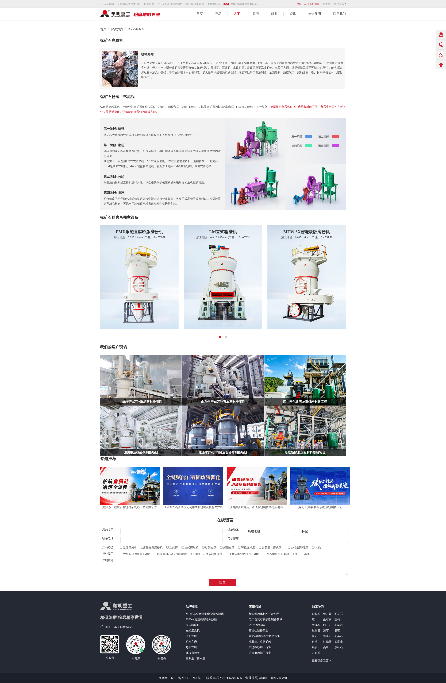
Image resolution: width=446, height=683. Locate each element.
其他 (317, 547)
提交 (222, 582)
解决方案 (117, 29)
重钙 (337, 619)
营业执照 (251, 678)
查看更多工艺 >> (322, 660)
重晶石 (316, 630)
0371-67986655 (123, 627)
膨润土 (338, 641)
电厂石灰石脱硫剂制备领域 (265, 619)
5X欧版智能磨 (299, 547)
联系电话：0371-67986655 (224, 678)
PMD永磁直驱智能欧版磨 (201, 619)
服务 (274, 13)
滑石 (326, 630)
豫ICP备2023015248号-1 (186, 678)
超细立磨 (228, 547)
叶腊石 (327, 641)
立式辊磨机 (193, 625)
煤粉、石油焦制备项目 (208, 554)
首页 (200, 13)
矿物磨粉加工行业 (260, 652)
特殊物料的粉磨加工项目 (281, 554)
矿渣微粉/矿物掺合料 (129, 4)
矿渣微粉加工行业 (260, 647)
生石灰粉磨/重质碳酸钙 (170, 4)
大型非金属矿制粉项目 (136, 554)
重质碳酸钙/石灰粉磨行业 (264, 636)
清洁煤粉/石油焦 (195, 4)
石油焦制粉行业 (258, 630)
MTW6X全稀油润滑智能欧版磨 (205, 613)
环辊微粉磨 (247, 547)
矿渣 (314, 641)
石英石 (338, 636)
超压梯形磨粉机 (153, 547)
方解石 (316, 652)
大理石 (316, 625)
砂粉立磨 (191, 636)
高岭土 (327, 647)
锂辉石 (316, 613)
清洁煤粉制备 (257, 625)
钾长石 (327, 636)
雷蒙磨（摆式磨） (272, 547)
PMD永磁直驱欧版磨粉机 (243, 4)
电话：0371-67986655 (308, 3)
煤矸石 (338, 647)
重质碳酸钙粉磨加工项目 (244, 554)
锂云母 (327, 613)
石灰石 (338, 613)
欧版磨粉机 (129, 547)
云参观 (326, 3)
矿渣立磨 (210, 547)
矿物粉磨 (149, 4)
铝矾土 (316, 647)
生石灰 (327, 619)
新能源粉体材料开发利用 (264, 613)
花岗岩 (338, 625)
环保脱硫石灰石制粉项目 (172, 554)
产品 (218, 13)
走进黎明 (314, 13)
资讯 (293, 13)
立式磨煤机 (191, 547)
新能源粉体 (214, 4)
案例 (255, 13)
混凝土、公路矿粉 (260, 641)
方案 (237, 13)
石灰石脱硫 (108, 4)
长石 (314, 636)
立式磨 (173, 547)
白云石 (327, 625)
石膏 (337, 630)
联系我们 (339, 13)
